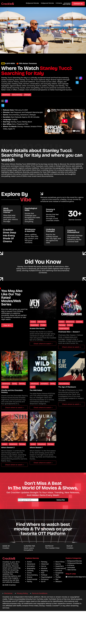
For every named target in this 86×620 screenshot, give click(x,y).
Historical (45, 564)
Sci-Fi (33, 387)
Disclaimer (8, 593)
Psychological (46, 577)
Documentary (17, 95)
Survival (58, 570)
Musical (5, 387)
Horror (69, 325)
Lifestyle (27, 95)
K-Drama (59, 3)
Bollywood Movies (32, 3)
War (57, 579)
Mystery (44, 570)
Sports (58, 564)
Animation (44, 384)
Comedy (79, 322)
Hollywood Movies (47, 3)
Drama (29, 577)
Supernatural (64, 328)
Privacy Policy (22, 593)
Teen (57, 575)
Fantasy (62, 325)
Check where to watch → (43, 344)
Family (14, 384)
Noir (42, 573)
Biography (31, 568)
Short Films (59, 562)
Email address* (35, 499)
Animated (67, 3)
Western (58, 581)
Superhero (34, 325)
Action (33, 322)
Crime (29, 573)
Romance (44, 579)
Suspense (59, 573)
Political (44, 575)
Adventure (6, 95)
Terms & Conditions (39, 593)
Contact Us (78, 4)
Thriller (43, 325)
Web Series (67, 4)
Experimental (32, 579)
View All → (7, 325)
